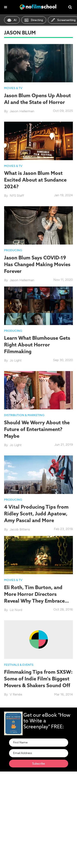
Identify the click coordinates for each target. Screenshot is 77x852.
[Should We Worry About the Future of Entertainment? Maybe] (38, 390)
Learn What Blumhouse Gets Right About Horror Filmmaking (37, 344)
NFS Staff (17, 195)
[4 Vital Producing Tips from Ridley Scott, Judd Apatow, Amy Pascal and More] (38, 474)
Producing (13, 250)
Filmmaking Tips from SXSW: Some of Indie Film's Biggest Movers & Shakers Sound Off (38, 678)
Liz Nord (16, 610)
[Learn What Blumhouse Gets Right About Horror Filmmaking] (38, 305)
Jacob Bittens (20, 529)
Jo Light (16, 360)
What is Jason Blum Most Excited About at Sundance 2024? (35, 180)
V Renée (16, 694)
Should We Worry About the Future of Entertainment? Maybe (37, 429)
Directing (37, 20)
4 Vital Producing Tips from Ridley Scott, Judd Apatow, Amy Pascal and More (36, 513)
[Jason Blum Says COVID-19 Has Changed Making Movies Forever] (38, 225)
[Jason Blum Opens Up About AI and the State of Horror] (38, 63)
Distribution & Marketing (24, 415)
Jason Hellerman (22, 111)
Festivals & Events (18, 665)
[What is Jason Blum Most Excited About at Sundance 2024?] (38, 140)
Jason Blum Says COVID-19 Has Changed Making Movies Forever (37, 264)
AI (15, 20)
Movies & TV (13, 88)
